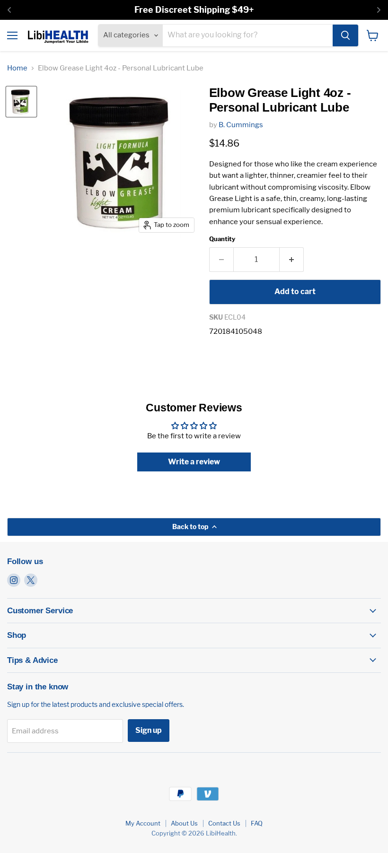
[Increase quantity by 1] (292, 259)
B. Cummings (241, 125)
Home (17, 68)
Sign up (148, 730)
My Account (142, 823)
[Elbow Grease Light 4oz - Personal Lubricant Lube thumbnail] (21, 102)
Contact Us (224, 823)
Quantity (222, 239)
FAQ (257, 823)
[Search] (345, 35)
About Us (184, 823)
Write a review (194, 461)
